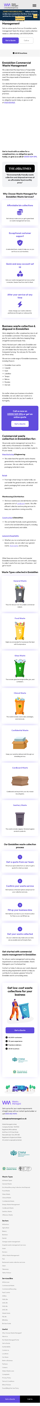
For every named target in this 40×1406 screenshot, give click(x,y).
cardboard (21, 503)
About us (5, 1336)
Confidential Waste (8, 1201)
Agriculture (5, 1228)
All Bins (4, 1296)
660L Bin (5, 1303)
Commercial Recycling (9, 1289)
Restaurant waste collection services (13, 1262)
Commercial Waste (8, 1285)
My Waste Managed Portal (10, 1340)
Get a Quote (10, 40)
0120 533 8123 (9, 102)
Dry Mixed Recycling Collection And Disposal (16, 1187)
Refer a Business (7, 1360)
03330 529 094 (30, 156)
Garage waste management (11, 1241)
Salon (4, 1266)
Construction (7, 518)
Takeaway (5, 1269)
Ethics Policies (6, 1385)
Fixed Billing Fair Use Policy (10, 1388)
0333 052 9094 (11, 1114)
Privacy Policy (6, 1378)
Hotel (4, 1248)
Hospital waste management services (14, 1245)
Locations (5, 1354)
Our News (5, 1357)
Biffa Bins (5, 1320)
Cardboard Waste (8, 1208)
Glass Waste (6, 1194)
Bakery (4, 1231)
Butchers (5, 1235)
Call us (26, 40)
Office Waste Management (10, 1255)
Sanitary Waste (7, 1211)
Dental (4, 1238)
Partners (5, 1364)
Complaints (5, 1374)
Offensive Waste (7, 1215)
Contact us (5, 1350)
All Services (5, 1282)
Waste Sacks (6, 1313)
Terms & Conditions (8, 1381)
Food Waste (6, 1191)
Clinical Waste (6, 1198)
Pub (3, 1259)
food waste (14, 546)
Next (39, 53)
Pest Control (6, 1292)
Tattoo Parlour (6, 1273)
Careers (4, 1367)
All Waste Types (7, 1180)
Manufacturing (8, 454)
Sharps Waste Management (11, 1204)
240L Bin (5, 1310)
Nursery (4, 1252)
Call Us (29, 1399)
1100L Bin (5, 1299)
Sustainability (6, 1347)
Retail (4, 475)
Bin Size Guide (6, 1323)
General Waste (7, 1184)
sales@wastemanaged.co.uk (14, 1118)
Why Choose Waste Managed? (12, 1333)
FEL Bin (4, 1316)
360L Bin (5, 1306)
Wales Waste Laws (8, 1371)
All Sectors (5, 1224)
